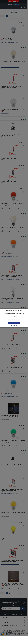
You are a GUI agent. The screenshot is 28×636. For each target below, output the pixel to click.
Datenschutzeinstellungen (14, 320)
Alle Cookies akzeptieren (14, 322)
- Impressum (14, 325)
